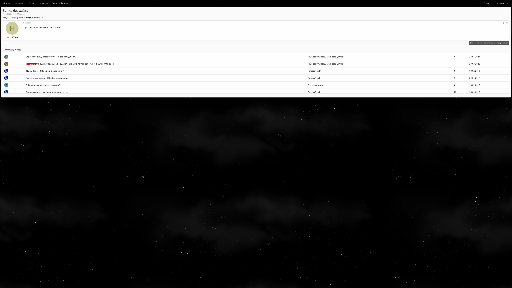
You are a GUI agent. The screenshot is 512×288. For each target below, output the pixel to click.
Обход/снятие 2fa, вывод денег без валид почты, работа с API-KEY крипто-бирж (70, 63)
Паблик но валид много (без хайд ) (43, 85)
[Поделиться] (503, 23)
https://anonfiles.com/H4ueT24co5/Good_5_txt (44, 27)
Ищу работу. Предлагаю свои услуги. (326, 56)
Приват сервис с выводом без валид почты (47, 92)
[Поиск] (507, 3)
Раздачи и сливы (316, 85)
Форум (6, 3)
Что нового (19, 3)
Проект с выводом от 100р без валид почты (47, 78)
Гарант (32, 3)
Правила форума (60, 3)
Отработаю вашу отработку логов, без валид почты (51, 56)
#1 (507, 23)
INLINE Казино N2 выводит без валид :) (45, 70)
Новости (43, 3)
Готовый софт (314, 70)
